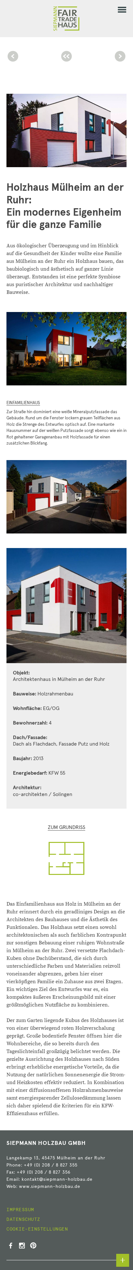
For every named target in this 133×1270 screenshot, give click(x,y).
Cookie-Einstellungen (37, 1229)
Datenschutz (23, 1219)
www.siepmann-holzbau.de (49, 1186)
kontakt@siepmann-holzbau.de (57, 1179)
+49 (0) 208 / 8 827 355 (50, 1165)
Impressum (20, 1210)
